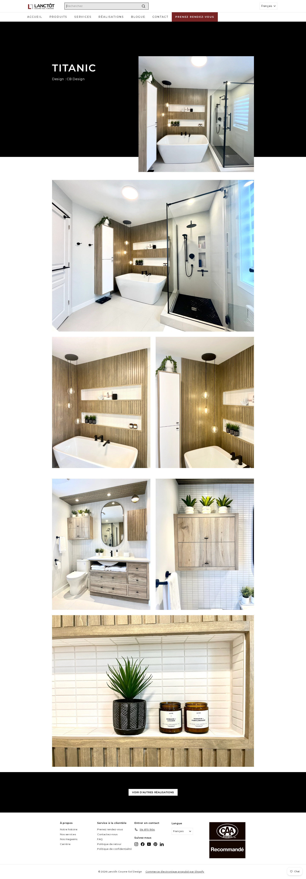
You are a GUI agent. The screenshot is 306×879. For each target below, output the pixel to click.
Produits (58, 16)
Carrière (65, 844)
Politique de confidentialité (114, 848)
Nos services (68, 834)
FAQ (100, 839)
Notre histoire (69, 829)
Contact (160, 16)
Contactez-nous (107, 834)
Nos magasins (68, 839)
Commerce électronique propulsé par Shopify (175, 871)
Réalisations (111, 16)
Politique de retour (109, 844)
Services (82, 16)
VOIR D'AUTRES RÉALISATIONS (153, 792)
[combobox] (106, 6)
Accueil (34, 16)
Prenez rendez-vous (194, 16)
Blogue (138, 16)
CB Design (76, 79)
